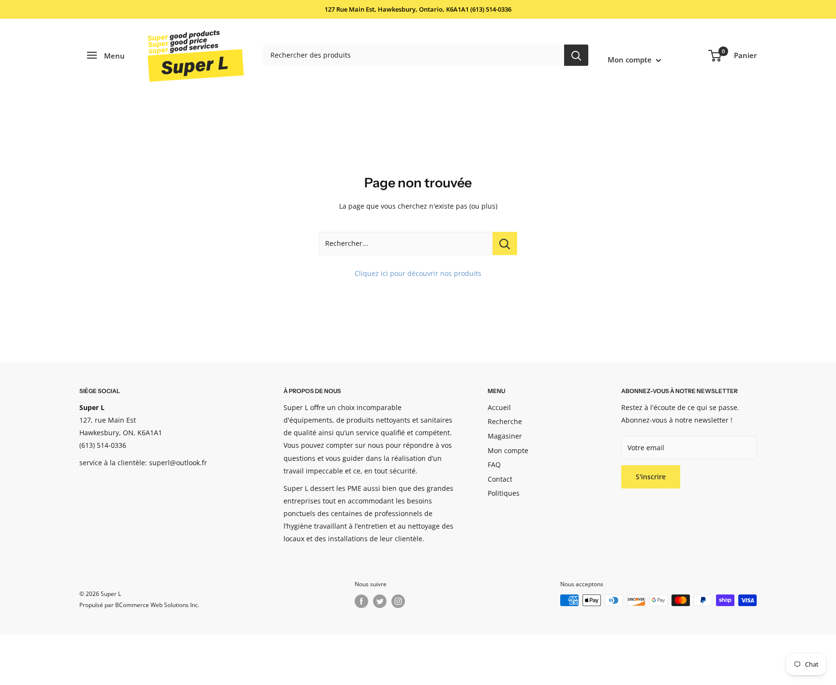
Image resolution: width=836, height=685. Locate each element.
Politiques (504, 493)
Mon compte (631, 59)
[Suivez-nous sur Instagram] (398, 601)
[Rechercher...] (505, 243)
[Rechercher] (576, 55)
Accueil (499, 407)
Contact (500, 479)
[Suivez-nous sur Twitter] (380, 601)
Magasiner (505, 436)
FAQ (494, 464)
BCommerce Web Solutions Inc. (157, 605)
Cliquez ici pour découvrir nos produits (418, 273)
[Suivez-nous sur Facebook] (361, 601)
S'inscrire (651, 476)
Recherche (505, 421)
